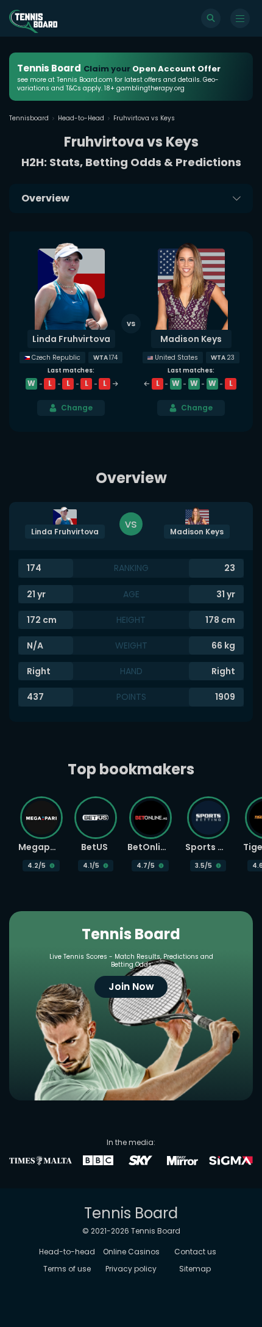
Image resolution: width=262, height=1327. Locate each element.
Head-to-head (67, 1251)
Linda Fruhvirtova (71, 339)
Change (77, 407)
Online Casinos (131, 1251)
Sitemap (195, 1268)
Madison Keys (191, 339)
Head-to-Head (81, 118)
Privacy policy (131, 1268)
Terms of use (67, 1268)
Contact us (195, 1251)
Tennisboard (29, 118)
